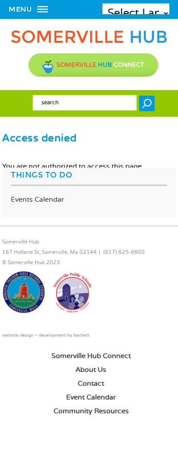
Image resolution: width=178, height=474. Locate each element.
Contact (91, 384)
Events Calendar (37, 200)
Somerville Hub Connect (91, 356)
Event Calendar (91, 397)
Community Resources (91, 411)
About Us (91, 370)
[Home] (89, 41)
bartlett (81, 335)
